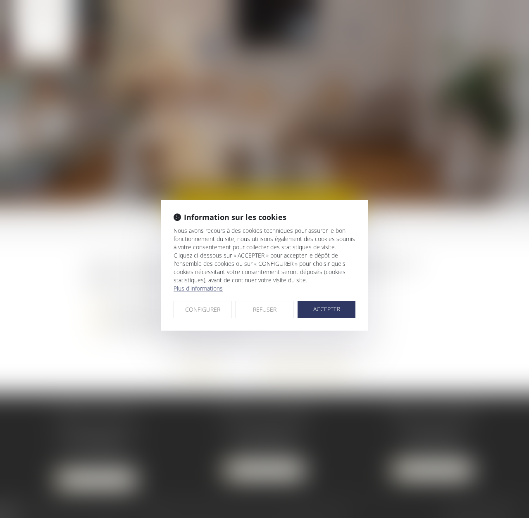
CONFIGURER (202, 309)
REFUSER (264, 309)
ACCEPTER (326, 309)
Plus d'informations (198, 288)
